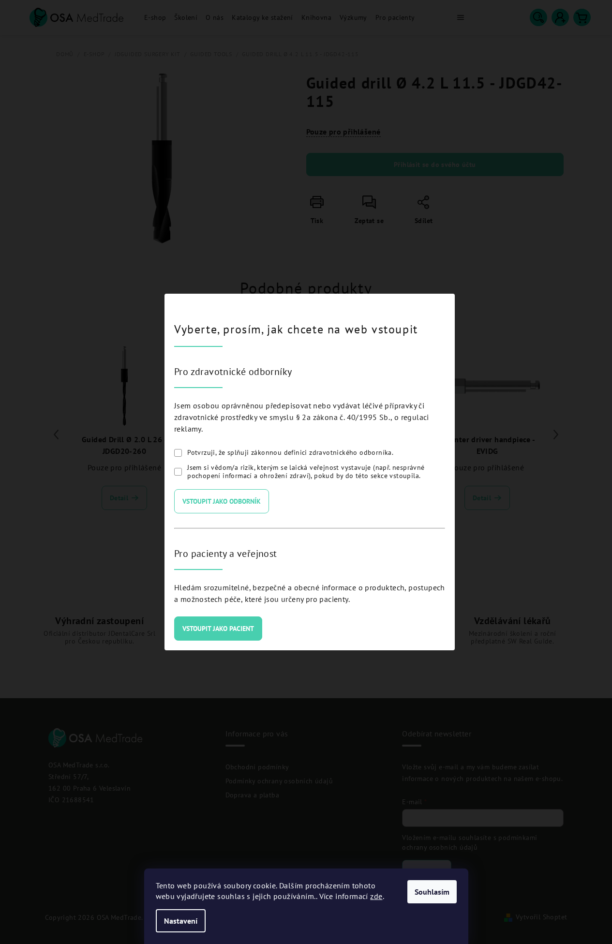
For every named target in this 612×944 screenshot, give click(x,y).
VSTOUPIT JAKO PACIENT (218, 628)
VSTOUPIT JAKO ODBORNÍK (221, 501)
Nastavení (180, 921)
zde (376, 896)
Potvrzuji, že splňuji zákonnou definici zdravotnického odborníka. (290, 453)
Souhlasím (432, 892)
